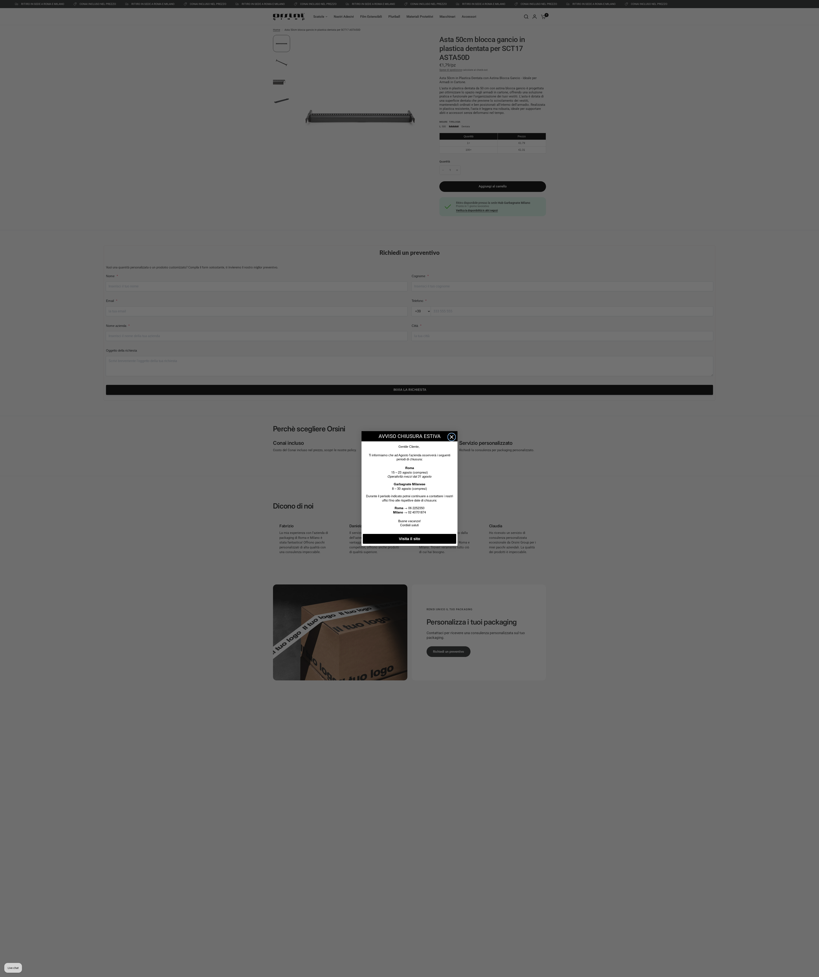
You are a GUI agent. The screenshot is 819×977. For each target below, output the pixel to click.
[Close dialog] (451, 437)
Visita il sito (409, 539)
